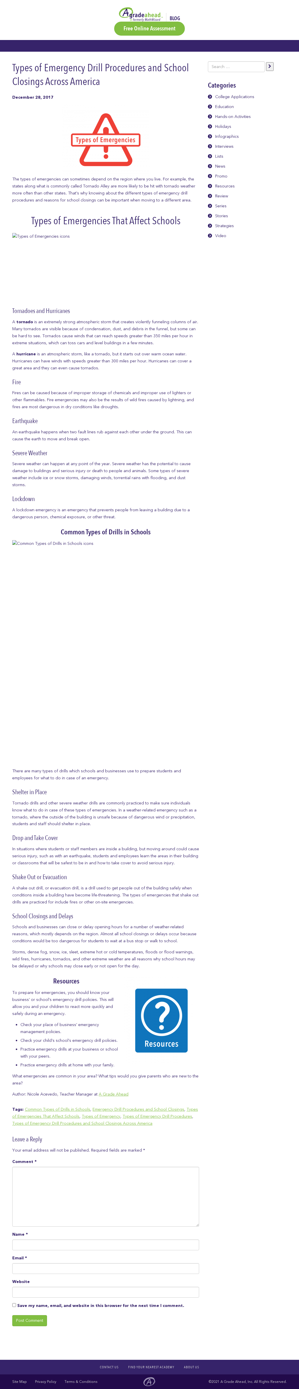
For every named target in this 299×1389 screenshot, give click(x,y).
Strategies (224, 226)
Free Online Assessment (149, 28)
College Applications (234, 97)
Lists (219, 156)
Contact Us (109, 1367)
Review (221, 196)
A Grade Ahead (113, 1094)
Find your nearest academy (151, 1367)
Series (221, 206)
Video (220, 236)
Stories (221, 216)
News (220, 166)
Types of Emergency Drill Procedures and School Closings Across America (82, 1123)
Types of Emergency (101, 1116)
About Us (191, 1367)
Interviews (224, 146)
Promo (221, 176)
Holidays (223, 126)
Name (20, 1234)
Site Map (19, 1381)
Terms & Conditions (81, 1381)
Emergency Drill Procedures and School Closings (138, 1109)
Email (19, 1258)
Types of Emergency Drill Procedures (157, 1116)
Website (21, 1281)
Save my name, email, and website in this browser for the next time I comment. (100, 1305)
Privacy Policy (45, 1381)
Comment (24, 1161)
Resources (225, 186)
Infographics (227, 136)
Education (224, 106)
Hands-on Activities (233, 116)
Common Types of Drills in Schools (57, 1109)
